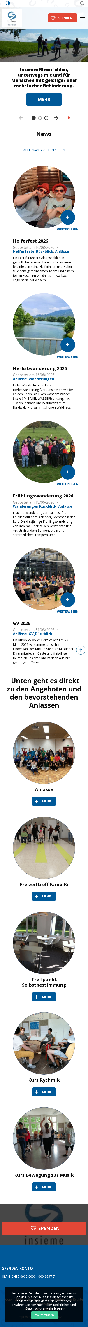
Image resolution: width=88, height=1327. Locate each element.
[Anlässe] (44, 753)
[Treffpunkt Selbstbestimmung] (44, 943)
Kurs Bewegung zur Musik (44, 1175)
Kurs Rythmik (44, 1080)
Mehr (44, 99)
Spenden (65, 18)
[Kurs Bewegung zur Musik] (44, 1138)
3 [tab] (46, 118)
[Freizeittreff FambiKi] (44, 848)
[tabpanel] (44, 53)
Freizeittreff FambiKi (44, 884)
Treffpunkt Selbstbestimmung (44, 982)
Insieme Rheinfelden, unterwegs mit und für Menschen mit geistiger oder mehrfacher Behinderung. (44, 77)
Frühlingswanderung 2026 (43, 496)
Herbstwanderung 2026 (40, 368)
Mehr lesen (54, 1308)
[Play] (69, 118)
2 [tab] (40, 118)
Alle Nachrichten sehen (44, 150)
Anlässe (44, 789)
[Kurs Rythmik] (44, 1043)
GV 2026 (21, 623)
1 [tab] (34, 118)
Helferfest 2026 (30, 241)
